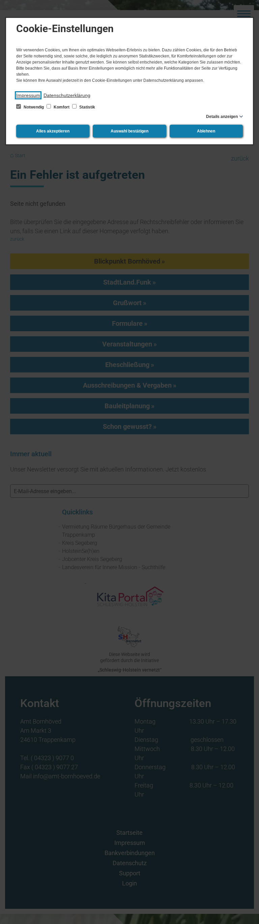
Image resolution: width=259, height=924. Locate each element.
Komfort (61, 107)
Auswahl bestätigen (129, 131)
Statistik (86, 107)
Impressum (28, 95)
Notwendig (34, 107)
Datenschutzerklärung (67, 95)
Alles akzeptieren (52, 131)
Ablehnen (206, 131)
